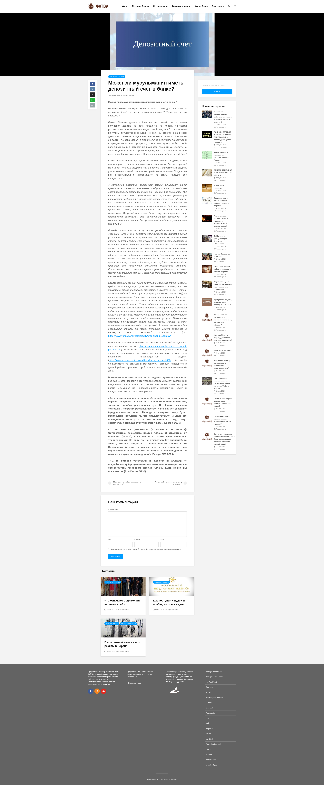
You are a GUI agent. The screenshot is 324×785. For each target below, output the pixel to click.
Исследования (160, 6)
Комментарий (113, 509)
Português (210, 713)
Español (209, 729)
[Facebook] (90, 691)
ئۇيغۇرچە (209, 739)
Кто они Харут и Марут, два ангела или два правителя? (223, 337)
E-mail (137, 540)
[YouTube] (103, 691)
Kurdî (208, 734)
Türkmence (211, 760)
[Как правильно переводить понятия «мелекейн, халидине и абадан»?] (207, 317)
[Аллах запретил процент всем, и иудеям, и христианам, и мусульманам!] (207, 218)
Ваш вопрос (218, 6)
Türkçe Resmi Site (214, 672)
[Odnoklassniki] (97, 691)
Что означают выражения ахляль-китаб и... (122, 602)
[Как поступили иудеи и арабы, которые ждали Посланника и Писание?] (171, 586)
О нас (125, 6)
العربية (208, 692)
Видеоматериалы (181, 6)
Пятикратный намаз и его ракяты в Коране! (121, 644)
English (209, 687)
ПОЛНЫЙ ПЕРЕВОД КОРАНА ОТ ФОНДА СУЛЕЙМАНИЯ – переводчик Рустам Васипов (222, 137)
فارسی (208, 718)
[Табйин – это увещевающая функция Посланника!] (207, 238)
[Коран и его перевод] (207, 188)
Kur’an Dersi (211, 682)
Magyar (209, 754)
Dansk (208, 749)
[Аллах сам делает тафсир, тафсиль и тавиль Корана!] (207, 269)
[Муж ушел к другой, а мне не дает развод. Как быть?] (207, 302)
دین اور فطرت (211, 765)
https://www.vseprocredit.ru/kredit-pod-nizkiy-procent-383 (140, 360)
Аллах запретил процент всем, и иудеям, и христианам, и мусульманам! (221, 221)
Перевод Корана (140, 6)
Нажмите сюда (134, 683)
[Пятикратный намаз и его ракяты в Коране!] (123, 628)
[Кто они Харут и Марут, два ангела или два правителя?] (207, 337)
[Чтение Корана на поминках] (207, 256)
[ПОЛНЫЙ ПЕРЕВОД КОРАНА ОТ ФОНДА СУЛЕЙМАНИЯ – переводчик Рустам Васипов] (207, 134)
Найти (217, 91)
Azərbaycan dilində (214, 697)
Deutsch (209, 708)
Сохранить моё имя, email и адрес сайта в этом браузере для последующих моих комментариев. (146, 549)
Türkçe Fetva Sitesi (214, 677)
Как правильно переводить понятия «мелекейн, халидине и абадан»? (223, 320)
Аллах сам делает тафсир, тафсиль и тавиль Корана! (222, 269)
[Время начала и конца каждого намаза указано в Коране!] (207, 200)
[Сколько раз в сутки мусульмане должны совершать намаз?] (207, 401)
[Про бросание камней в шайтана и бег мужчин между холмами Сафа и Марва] (207, 381)
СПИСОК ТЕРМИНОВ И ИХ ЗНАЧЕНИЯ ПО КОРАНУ (223, 172)
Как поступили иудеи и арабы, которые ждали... (170, 602)
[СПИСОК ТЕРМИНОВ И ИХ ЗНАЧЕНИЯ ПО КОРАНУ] (207, 172)
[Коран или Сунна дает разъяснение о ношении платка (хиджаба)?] (207, 284)
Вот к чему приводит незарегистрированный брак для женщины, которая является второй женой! (224, 439)
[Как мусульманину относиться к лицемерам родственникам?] (207, 363)
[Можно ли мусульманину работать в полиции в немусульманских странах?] (207, 114)
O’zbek (209, 703)
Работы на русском (117, 76)
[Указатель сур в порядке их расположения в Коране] (207, 155)
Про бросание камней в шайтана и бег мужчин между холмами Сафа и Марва (223, 383)
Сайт (162, 540)
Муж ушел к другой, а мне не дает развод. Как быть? (223, 302)
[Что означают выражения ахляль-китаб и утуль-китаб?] (123, 586)
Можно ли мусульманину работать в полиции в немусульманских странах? (223, 117)
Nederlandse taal (213, 744)
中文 (208, 723)
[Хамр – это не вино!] (207, 353)
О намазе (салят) (112, 623)
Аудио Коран (201, 6)
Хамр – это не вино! (223, 350)
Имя (110, 540)
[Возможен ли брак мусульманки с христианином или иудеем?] (207, 419)
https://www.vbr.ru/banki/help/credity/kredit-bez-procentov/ (139, 336)
